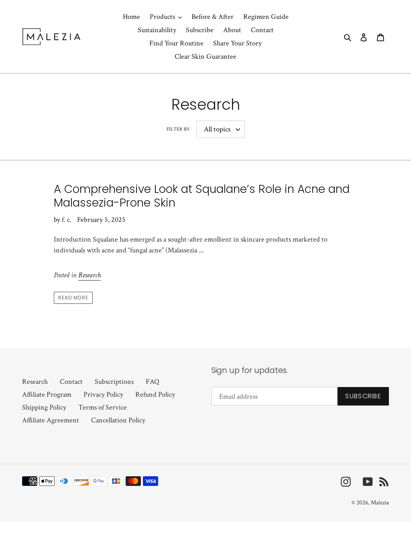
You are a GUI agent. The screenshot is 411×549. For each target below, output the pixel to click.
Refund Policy (155, 394)
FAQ (152, 381)
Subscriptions (114, 381)
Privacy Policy (103, 394)
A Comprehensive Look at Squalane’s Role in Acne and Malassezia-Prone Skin (202, 196)
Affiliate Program (46, 394)
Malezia (380, 502)
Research (89, 275)
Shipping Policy (44, 407)
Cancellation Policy (118, 420)
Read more (73, 297)
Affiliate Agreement (50, 420)
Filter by (178, 129)
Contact (71, 381)
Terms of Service (102, 407)
